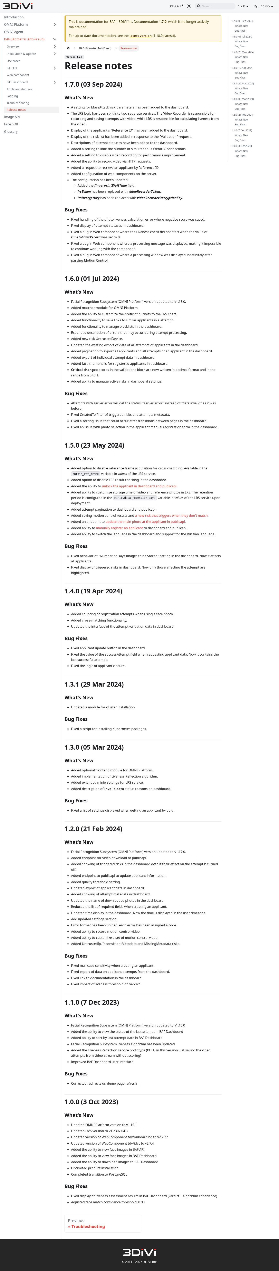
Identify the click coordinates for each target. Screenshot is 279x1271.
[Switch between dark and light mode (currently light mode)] (189, 6)
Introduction (14, 17)
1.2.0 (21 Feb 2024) (242, 114)
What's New (241, 26)
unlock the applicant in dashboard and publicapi (139, 486)
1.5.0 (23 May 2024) (242, 52)
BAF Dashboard (17, 82)
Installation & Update (21, 54)
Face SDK (11, 124)
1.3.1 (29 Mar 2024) (242, 83)
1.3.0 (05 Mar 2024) (242, 99)
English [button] (264, 6)
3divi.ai (174, 6)
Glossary (11, 131)
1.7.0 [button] (241, 6)
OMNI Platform (16, 24)
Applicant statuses (19, 89)
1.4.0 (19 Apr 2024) (242, 68)
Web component (18, 75)
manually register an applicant (119, 528)
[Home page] (68, 48)
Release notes (16, 110)
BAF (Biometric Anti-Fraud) (24, 39)
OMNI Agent (13, 32)
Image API (12, 117)
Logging (12, 96)
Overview (13, 46)
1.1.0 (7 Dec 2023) (241, 130)
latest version (140, 35)
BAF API (12, 68)
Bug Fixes (240, 30)
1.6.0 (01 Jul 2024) (241, 36)
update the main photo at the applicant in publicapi (145, 521)
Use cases (13, 61)
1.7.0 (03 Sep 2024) (242, 21)
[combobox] (215, 6)
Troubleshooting (18, 103)
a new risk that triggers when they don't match (171, 515)
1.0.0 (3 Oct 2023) (241, 146)
